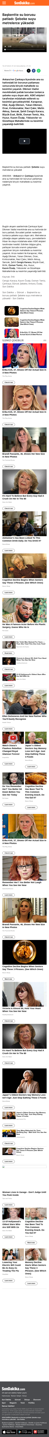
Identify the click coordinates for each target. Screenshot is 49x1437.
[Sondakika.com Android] (24, 1432)
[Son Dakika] (24, 3)
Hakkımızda (6, 1396)
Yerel (22, 1403)
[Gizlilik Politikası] (21, 1423)
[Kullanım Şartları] (8, 1423)
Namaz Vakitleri (8, 1406)
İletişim (19, 1396)
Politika (31, 1403)
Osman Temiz (15, 265)
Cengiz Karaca (24, 262)
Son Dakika (6, 1400)
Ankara (17, 176)
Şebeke (35, 167)
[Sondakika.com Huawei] (40, 1432)
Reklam (13, 1396)
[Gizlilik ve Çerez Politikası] (37, 1423)
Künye (24, 1396)
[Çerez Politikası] (8, 1425)
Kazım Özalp (8, 268)
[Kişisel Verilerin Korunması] (25, 1425)
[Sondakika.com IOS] (9, 1432)
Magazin (13, 1403)
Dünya (27, 1400)
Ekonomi (37, 1400)
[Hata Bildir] (19, 1427)
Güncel (18, 1400)
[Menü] (4, 3)
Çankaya (29, 176)
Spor (4, 1403)
